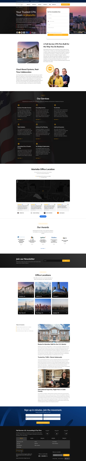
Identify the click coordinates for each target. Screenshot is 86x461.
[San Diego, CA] (49, 312)
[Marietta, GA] (32, 296)
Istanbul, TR (56, 313)
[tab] (21, 438)
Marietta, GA (22, 296)
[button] (43, 191)
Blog (50, 4)
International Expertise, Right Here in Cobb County (25, 330)
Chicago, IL (55, 296)
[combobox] (49, 21)
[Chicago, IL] (66, 296)
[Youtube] (43, 456)
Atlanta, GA (39, 296)
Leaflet (66, 201)
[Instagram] (41, 456)
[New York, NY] (32, 312)
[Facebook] (44, 456)
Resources (34, 4)
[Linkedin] (39, 456)
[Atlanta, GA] (49, 296)
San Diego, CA (39, 313)
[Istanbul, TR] (66, 312)
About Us (28, 4)
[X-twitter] (46, 456)
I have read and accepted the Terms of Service (55, 32)
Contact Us (54, 4)
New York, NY (22, 313)
